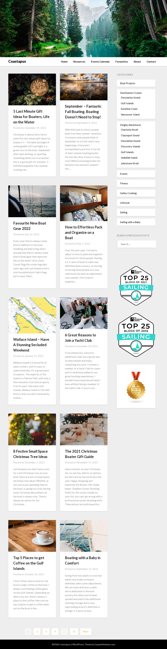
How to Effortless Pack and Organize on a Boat (83, 232)
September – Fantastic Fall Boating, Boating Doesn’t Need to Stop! (83, 111)
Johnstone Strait (130, 163)
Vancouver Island (130, 114)
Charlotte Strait (129, 129)
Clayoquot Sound (130, 135)
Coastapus (17, 61)
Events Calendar (100, 61)
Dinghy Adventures (130, 124)
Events (124, 173)
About (137, 61)
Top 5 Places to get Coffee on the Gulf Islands (28, 563)
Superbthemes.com (105, 644)
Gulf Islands (127, 103)
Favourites (121, 61)
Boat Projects (127, 83)
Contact (151, 61)
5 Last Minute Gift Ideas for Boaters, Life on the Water (31, 116)
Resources (79, 61)
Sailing (123, 212)
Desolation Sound (130, 97)
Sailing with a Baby (130, 222)
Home (64, 61)
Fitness (124, 183)
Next (86, 631)
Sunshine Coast (129, 108)
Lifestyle (125, 202)
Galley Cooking (128, 193)
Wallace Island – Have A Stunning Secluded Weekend (31, 344)
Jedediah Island (129, 157)
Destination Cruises (131, 92)
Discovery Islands (130, 146)
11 (74, 631)
